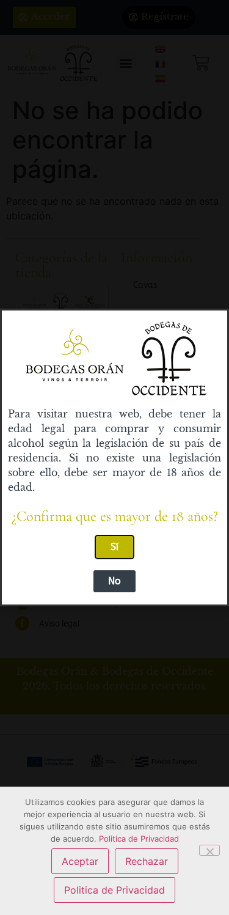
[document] (114, 457)
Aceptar (80, 861)
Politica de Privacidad (139, 838)
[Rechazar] (209, 850)
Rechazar (146, 861)
